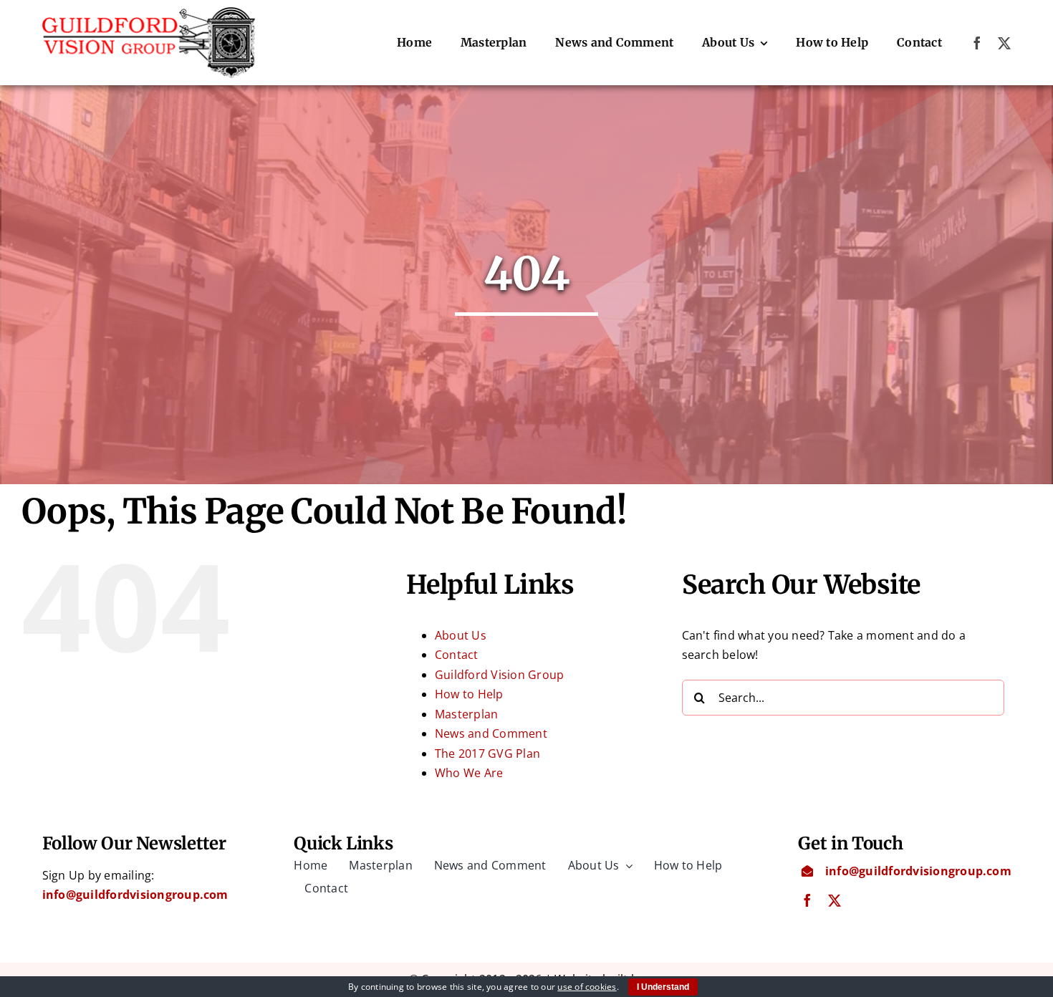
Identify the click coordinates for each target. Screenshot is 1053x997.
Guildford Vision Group (499, 675)
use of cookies (586, 987)
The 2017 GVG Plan (487, 753)
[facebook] (977, 43)
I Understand (663, 987)
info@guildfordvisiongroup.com (135, 894)
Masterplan (466, 714)
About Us (460, 635)
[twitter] (1004, 43)
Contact (457, 655)
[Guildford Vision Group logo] (149, 13)
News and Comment (491, 733)
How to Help (469, 694)
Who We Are (469, 773)
